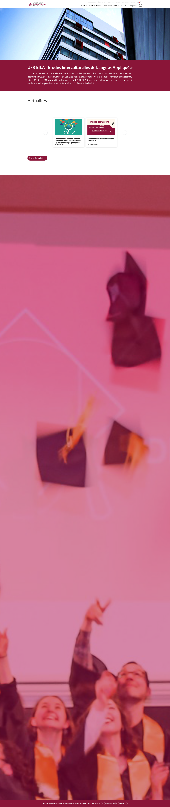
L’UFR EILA (81, 5)
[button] (45, 132)
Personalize (122, 803)
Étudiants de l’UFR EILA (104, 2)
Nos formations (94, 5)
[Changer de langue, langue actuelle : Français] (139, 2)
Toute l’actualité (36, 158)
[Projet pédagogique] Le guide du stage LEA (101, 139)
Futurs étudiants (91, 2)
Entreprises (125, 2)
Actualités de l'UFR (61, 144)
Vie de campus (130, 5)
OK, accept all (97, 803)
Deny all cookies (110, 803)
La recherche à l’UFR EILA (112, 5)
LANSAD (118, 2)
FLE (113, 2)
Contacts (132, 2)
